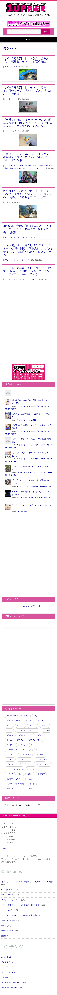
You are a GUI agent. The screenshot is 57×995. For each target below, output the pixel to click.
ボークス (30, 764)
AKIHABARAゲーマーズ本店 (18, 716)
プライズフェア (25, 759)
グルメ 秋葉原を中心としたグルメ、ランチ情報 (21, 905)
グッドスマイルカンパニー (27, 730)
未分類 (7, 202)
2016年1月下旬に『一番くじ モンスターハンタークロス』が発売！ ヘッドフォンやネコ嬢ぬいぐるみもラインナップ (27, 194)
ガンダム (32, 725)
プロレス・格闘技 (8, 920)
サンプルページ (7, 962)
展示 (20, 774)
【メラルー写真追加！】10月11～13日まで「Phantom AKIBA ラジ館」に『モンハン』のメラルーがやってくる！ (27, 271)
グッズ (9, 730)
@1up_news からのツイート (29, 606)
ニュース (15, 391)
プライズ (10, 759)
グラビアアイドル (25, 735)
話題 (34, 420)
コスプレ (20, 740)
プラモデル (40, 759)
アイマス (29, 721)
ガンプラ (44, 725)
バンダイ (39, 750)
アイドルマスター (13, 721)
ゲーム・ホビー (11, 67)
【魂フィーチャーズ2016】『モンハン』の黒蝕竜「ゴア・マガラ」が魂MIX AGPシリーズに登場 (27, 157)
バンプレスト (12, 755)
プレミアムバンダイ (14, 764)
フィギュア (26, 755)
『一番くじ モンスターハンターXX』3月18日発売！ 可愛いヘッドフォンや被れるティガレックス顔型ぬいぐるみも (27, 122)
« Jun (3, 849)
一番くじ (10, 774)
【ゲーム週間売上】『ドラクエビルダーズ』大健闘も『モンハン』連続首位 (27, 60)
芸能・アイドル (21, 511)
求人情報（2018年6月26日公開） (14, 982)
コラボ (33, 745)
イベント (20, 725)
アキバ (40, 721)
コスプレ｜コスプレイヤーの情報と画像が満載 (31, 486)
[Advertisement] (28, 325)
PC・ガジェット (7, 890)
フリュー (39, 755)
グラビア (10, 735)
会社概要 (4, 977)
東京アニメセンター (14, 779)
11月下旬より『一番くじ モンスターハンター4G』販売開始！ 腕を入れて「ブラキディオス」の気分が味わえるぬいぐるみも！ (28, 250)
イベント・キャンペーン (19, 168)
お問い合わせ (6, 957)
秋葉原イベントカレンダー (11, 988)
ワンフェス (35, 769)
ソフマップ (26, 750)
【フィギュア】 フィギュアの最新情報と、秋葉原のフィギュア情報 (27, 882)
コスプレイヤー (35, 740)
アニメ (9, 725)
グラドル (46, 730)
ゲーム (9, 740)
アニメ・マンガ (11, 260)
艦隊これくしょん (13, 788)
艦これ (32, 784)
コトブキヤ (11, 745)
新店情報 (41, 774)
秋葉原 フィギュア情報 (15, 784)
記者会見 (29, 788)
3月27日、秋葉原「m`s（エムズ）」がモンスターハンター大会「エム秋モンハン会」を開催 (27, 229)
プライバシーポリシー (10, 972)
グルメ (40, 735)
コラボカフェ (12, 750)
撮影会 (29, 774)
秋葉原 (29, 779)
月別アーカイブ (11, 805)
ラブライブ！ (44, 764)
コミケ (23, 745)
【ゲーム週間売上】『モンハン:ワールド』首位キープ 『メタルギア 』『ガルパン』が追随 (27, 90)
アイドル (37, 716)
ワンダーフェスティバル (16, 769)
